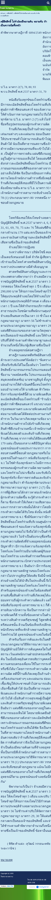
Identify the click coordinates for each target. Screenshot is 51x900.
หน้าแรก (3, 13)
